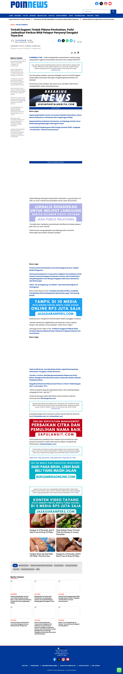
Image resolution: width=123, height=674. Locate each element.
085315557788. (55, 70)
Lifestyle (51, 16)
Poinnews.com (40, 416)
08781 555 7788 (48, 458)
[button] (72, 53)
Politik (25, 16)
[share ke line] (75, 42)
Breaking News (23, 565)
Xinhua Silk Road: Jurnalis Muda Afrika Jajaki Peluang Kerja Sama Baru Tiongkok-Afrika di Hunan (53, 370)
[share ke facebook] (60, 42)
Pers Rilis (90, 16)
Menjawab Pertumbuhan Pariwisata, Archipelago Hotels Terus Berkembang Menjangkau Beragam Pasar (54, 122)
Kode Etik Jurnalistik (68, 666)
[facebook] (97, 5)
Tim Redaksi (35, 666)
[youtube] (110, 5)
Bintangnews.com (48, 398)
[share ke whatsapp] (68, 42)
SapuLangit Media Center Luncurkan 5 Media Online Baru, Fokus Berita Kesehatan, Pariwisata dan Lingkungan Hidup (55, 116)
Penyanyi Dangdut (71, 565)
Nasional (18, 16)
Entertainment (61, 16)
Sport (71, 16)
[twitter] (102, 5)
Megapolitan (42, 16)
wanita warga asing (27, 569)
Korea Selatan (58, 565)
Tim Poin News (20, 40)
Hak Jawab (96, 666)
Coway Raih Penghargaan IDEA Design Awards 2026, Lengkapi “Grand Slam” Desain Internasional (54, 128)
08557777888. (75, 493)
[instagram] (106, 5)
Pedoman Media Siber (49, 666)
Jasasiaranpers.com (47, 444)
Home (11, 16)
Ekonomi (33, 16)
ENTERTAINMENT (22, 25)
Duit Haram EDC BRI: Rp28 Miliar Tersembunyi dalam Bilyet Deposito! (54, 19)
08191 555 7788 (59, 458)
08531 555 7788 (35, 458)
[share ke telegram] (72, 42)
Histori (24, 666)
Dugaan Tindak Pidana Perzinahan (41, 565)
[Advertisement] (55, 180)
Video (97, 16)
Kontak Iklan (84, 666)
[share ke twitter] (64, 42)
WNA (37, 569)
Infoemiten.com (56, 416)
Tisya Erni (16, 569)
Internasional (80, 16)
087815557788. (55, 409)
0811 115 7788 (71, 458)
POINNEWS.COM (35, 57)
